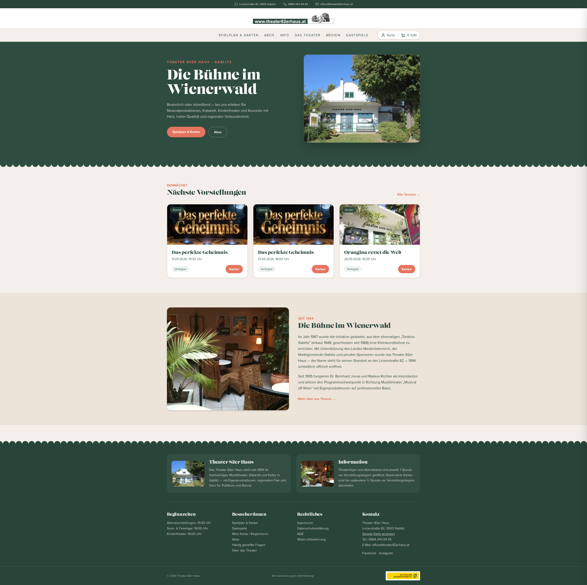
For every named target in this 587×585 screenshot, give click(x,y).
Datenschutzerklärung (313, 528)
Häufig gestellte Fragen (248, 545)
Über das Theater (244, 550)
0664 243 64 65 (298, 4)
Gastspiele (357, 35)
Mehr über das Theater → (317, 399)
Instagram (386, 553)
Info (284, 35)
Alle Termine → (408, 194)
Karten (234, 269)
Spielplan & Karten (239, 35)
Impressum (305, 522)
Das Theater (308, 35)
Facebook (369, 553)
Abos (269, 35)
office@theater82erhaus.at (336, 4)
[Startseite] (293, 18)
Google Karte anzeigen (378, 534)
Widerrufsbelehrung (311, 539)
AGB (300, 534)
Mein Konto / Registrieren (250, 534)
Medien (333, 35)
